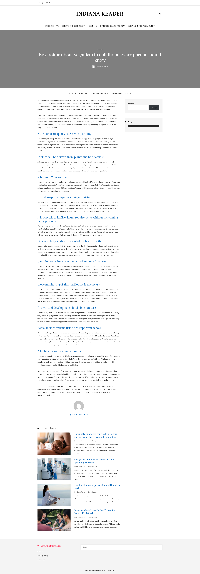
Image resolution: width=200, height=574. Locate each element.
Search (131, 103)
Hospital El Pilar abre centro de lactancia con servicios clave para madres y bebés (95, 436)
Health (100, 50)
